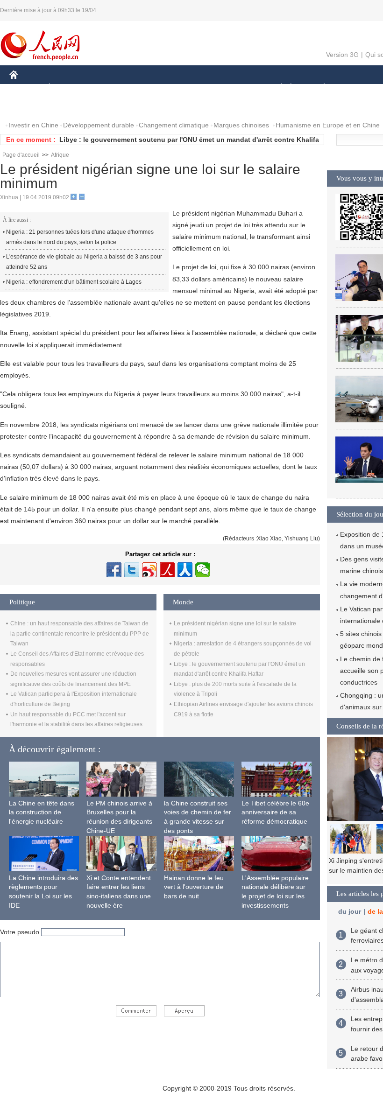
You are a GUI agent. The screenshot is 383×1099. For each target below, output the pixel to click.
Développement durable (98, 125)
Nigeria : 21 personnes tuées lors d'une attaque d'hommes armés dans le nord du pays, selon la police (80, 237)
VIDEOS (67, 107)
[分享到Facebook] (113, 569)
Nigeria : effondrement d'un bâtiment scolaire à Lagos (74, 282)
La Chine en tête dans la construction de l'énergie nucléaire (41, 812)
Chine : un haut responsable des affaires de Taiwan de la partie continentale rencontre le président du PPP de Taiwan (79, 633)
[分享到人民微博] (167, 569)
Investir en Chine (33, 125)
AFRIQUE (150, 88)
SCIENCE (192, 88)
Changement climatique (174, 125)
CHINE (25, 88)
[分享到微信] (202, 569)
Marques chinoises (241, 125)
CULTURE (234, 88)
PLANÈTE (319, 88)
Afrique (60, 155)
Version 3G (342, 54)
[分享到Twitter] (131, 569)
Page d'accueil (21, 155)
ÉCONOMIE (67, 88)
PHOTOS (29, 107)
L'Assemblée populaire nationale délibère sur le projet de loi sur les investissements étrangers (275, 896)
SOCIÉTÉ (277, 88)
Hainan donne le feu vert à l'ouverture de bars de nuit (194, 887)
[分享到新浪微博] (149, 569)
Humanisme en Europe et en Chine (328, 125)
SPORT (357, 88)
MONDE (110, 88)
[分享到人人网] (184, 569)
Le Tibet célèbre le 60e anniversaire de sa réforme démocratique (275, 812)
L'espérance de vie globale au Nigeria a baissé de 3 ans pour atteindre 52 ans (84, 261)
